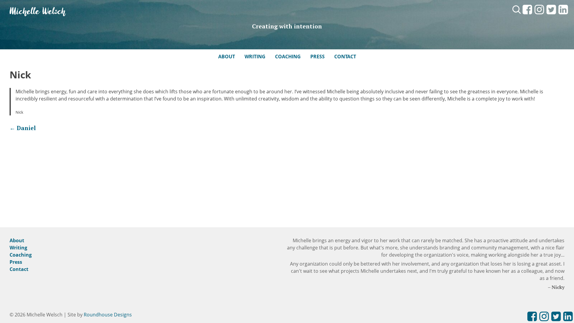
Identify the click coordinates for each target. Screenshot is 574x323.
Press (317, 56)
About (226, 56)
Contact (345, 56)
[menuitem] (527, 15)
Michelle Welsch (38, 11)
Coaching (288, 56)
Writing (255, 56)
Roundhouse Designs (108, 314)
